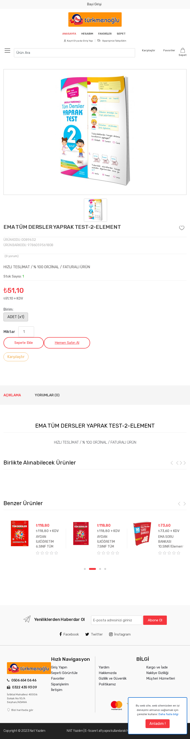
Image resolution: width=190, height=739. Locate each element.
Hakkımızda (108, 673)
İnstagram (122, 634)
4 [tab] (105, 569)
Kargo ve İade (157, 667)
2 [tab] (92, 569)
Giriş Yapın (59, 667)
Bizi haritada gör (22, 710)
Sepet (121, 33)
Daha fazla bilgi (168, 714)
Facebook (71, 634)
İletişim (56, 690)
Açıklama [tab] (12, 395)
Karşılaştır (16, 357)
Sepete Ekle (23, 343)
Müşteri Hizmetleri (160, 678)
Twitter (97, 634)
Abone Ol (155, 620)
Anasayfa (69, 33)
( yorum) (12, 256)
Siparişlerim (60, 684)
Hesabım (87, 33)
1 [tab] (85, 569)
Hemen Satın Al (67, 343)
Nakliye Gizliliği (157, 673)
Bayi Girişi (94, 4)
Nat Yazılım (37, 731)
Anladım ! (157, 723)
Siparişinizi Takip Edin (114, 40)
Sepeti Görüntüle (64, 673)
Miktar (9, 331)
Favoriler (105, 33)
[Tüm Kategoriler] (10, 50)
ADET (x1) (15, 317)
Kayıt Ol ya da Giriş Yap (80, 40)
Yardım (104, 667)
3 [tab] (100, 569)
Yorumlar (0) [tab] (47, 395)
